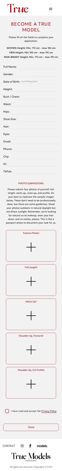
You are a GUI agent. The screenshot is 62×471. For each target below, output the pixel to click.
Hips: (6, 111)
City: (6, 156)
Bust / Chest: (11, 96)
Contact (9, 445)
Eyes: (6, 134)
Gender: (8, 74)
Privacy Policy (48, 411)
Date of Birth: (11, 81)
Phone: (7, 149)
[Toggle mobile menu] (50, 9)
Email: (7, 141)
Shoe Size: (9, 119)
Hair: (6, 126)
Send (31, 427)
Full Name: (10, 66)
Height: (8, 89)
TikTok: (7, 171)
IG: (5, 164)
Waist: (7, 104)
